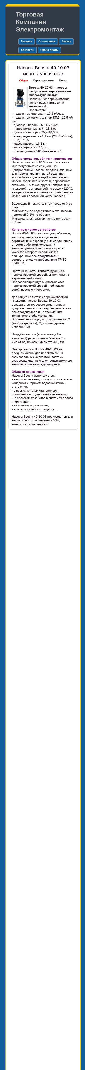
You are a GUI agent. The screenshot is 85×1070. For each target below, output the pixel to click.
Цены (62, 80)
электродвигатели (44, 256)
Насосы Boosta (22, 416)
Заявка (66, 41)
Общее (23, 80)
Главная (26, 41)
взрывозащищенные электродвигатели (39, 360)
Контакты (27, 49)
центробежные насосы (28, 170)
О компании (46, 41)
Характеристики (43, 80)
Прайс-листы (49, 49)
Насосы (17, 375)
